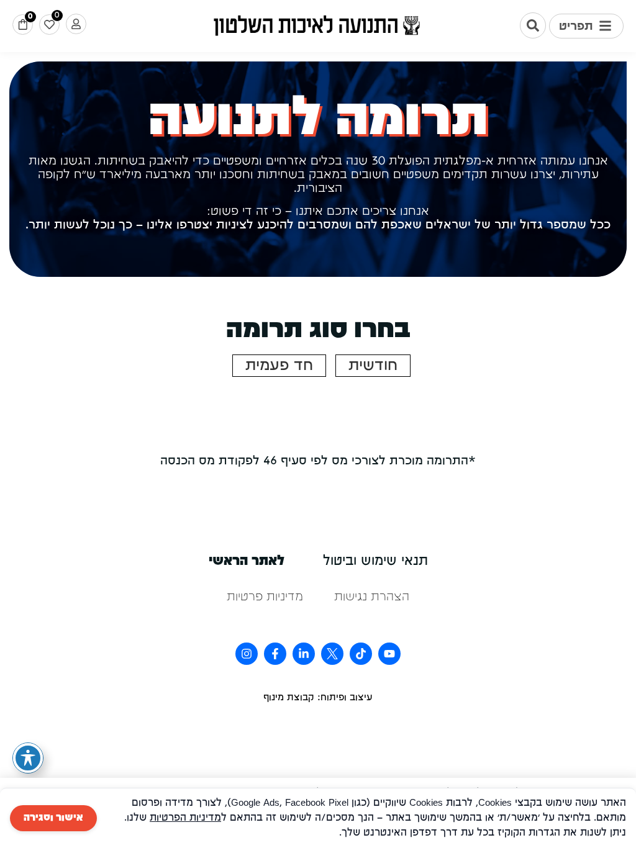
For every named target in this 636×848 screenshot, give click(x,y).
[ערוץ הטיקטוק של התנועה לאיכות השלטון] (361, 654)
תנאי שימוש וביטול (375, 561)
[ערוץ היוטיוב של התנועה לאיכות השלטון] (389, 654)
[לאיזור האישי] (76, 24)
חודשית (373, 365)
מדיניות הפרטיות (185, 818)
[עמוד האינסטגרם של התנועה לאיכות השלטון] (246, 654)
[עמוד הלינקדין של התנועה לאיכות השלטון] (304, 654)
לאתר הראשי (246, 561)
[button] (586, 26)
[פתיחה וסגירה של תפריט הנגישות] (28, 758)
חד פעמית (279, 365)
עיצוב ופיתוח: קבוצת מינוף (318, 697)
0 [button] (30, 16)
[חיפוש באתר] (533, 25)
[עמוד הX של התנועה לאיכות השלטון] (332, 654)
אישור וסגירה (53, 818)
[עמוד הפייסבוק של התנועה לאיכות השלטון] (275, 654)
